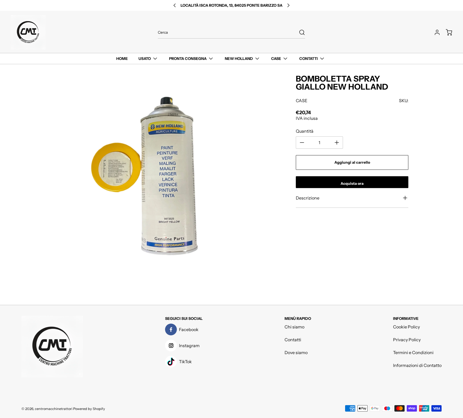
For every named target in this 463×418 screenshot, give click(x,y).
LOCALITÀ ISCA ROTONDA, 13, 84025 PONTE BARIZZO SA (231, 5)
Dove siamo (296, 352)
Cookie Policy (406, 326)
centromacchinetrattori (53, 409)
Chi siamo (294, 326)
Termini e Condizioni (413, 352)
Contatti (293, 339)
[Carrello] (446, 32)
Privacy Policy (407, 339)
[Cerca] (299, 32)
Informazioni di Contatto (417, 365)
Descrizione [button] (307, 198)
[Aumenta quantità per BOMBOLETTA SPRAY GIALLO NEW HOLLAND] (337, 142)
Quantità (304, 131)
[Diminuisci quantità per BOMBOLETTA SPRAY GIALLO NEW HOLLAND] (302, 142)
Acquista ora (352, 183)
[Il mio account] (434, 32)
